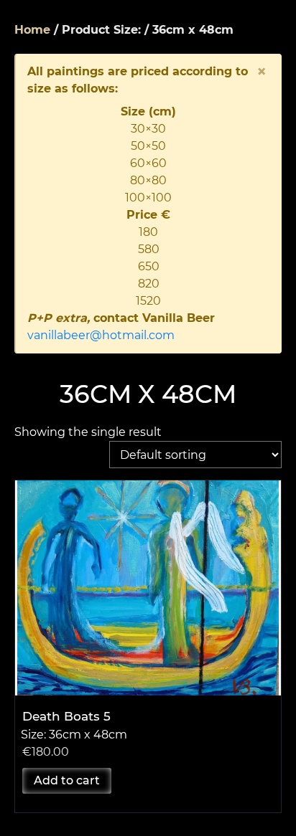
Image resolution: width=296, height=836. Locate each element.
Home (32, 30)
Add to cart (67, 780)
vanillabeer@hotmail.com (101, 335)
